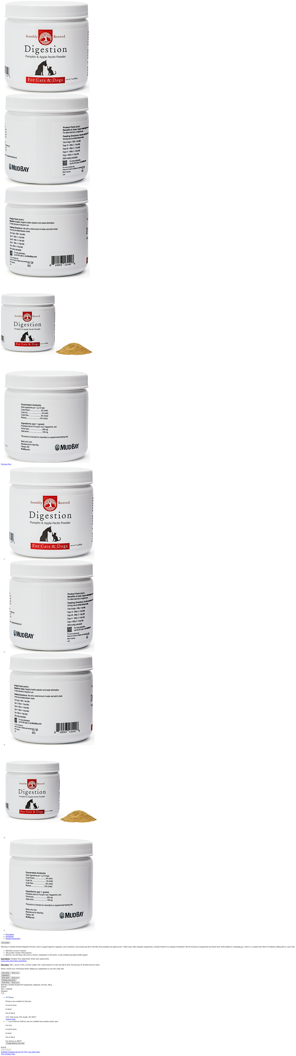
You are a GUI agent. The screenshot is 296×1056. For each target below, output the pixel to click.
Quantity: (4, 991)
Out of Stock (6, 1050)
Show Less (15, 973)
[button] (4, 464)
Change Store (10, 1019)
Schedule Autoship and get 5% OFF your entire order (20, 1052)
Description (10, 934)
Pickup (11, 997)
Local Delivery (13, 1021)
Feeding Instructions (13, 939)
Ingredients (10, 936)
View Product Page (8, 1054)
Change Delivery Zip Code (15, 1043)
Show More (5, 973)
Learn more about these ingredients (13, 961)
